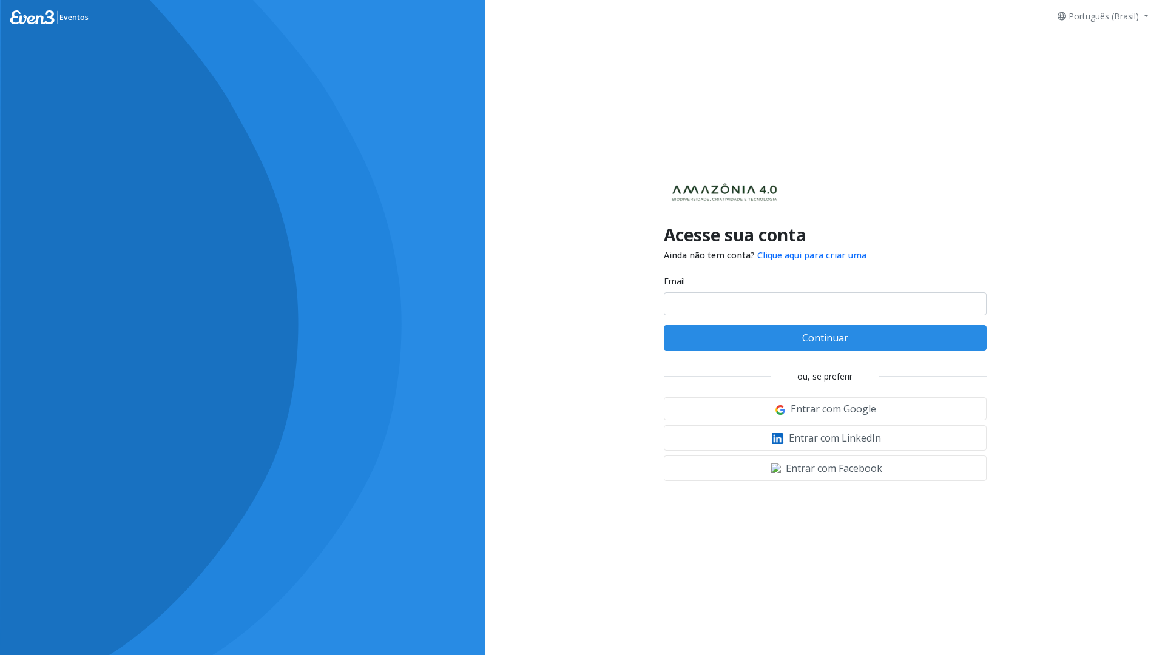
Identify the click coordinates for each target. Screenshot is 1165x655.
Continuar (825, 337)
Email (674, 281)
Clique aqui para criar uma (811, 255)
